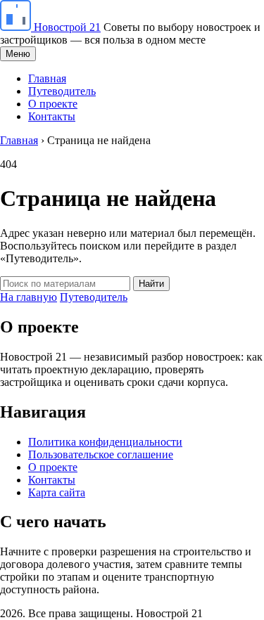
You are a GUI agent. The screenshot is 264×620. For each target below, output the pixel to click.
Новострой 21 (67, 27)
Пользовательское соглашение (100, 454)
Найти (151, 283)
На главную (28, 297)
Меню (18, 54)
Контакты (51, 116)
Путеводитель (62, 91)
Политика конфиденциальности (105, 442)
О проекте (52, 104)
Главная (47, 78)
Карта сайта (56, 492)
